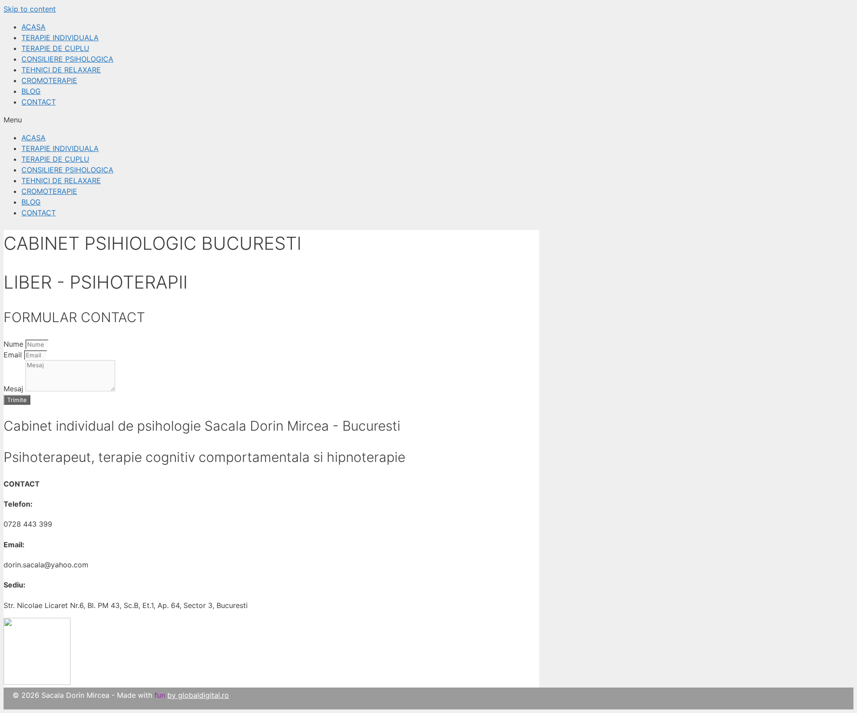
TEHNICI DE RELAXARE (61, 69)
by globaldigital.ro (198, 695)
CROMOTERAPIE (49, 80)
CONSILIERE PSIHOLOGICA (67, 59)
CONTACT (38, 101)
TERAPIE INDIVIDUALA (60, 37)
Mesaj (14, 388)
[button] (428, 119)
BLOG (31, 91)
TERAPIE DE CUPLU (55, 48)
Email (14, 354)
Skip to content (30, 8)
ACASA (33, 26)
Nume (14, 344)
